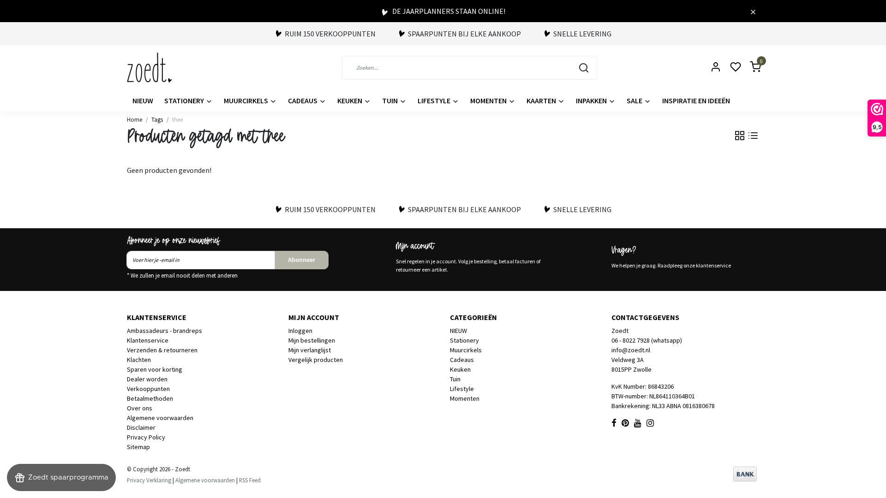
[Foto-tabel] (740, 136)
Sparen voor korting (154, 369)
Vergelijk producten (315, 360)
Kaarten (542, 100)
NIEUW (142, 100)
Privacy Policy (146, 437)
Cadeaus (303, 100)
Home (134, 119)
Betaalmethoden (150, 398)
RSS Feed (250, 480)
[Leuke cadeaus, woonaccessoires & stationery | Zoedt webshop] (149, 68)
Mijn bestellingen (311, 340)
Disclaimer (141, 427)
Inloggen (300, 330)
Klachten (139, 360)
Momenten (489, 100)
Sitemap (138, 447)
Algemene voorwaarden (160, 418)
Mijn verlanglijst (309, 350)
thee (177, 119)
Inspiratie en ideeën (696, 100)
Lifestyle (435, 100)
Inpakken (592, 100)
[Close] (753, 11)
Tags (157, 119)
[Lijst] (753, 136)
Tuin (390, 100)
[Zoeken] (583, 68)
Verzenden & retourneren (162, 350)
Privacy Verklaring (149, 480)
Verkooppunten (148, 389)
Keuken (350, 100)
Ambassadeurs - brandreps (164, 330)
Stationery (184, 100)
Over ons (139, 408)
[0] (750, 68)
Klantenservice (147, 340)
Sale (635, 100)
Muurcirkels (246, 100)
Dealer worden (147, 379)
